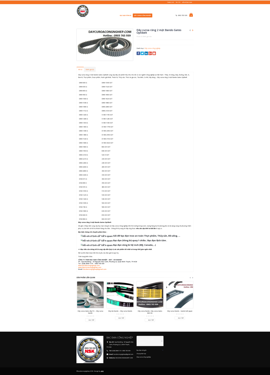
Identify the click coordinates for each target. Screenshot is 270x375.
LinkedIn (146, 53)
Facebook (138, 53)
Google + (150, 53)
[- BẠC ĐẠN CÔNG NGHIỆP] (82, 10)
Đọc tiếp (91, 318)
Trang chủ (170, 2)
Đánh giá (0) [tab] (90, 69)
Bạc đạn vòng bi (125, 15)
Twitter (142, 53)
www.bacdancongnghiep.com (89, 265)
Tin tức (178, 2)
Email (154, 53)
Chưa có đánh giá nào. (144, 36)
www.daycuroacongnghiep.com (89, 267)
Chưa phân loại (141, 354)
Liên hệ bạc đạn (187, 2)
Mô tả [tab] (80, 69)
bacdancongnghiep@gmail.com (94, 269)
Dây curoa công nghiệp (142, 15)
